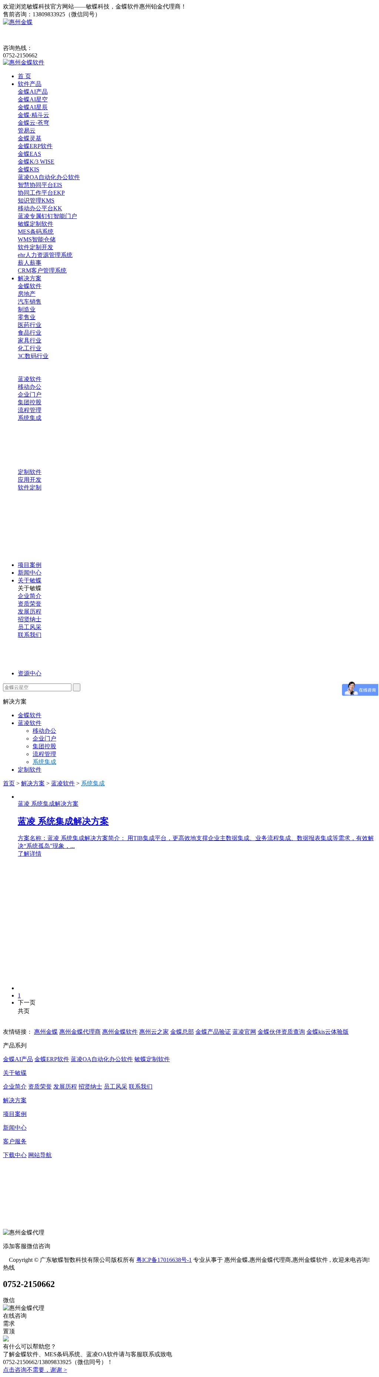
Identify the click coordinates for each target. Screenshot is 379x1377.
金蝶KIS (28, 169)
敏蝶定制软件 (35, 224)
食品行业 (29, 333)
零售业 (27, 317)
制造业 (27, 309)
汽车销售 (29, 301)
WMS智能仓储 (37, 239)
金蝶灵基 (29, 138)
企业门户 (29, 394)
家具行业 (29, 340)
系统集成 (29, 418)
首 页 (24, 76)
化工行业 (29, 348)
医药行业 (29, 325)
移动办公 (29, 387)
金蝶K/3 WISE (36, 161)
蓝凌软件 (29, 379)
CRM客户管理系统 (42, 270)
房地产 (27, 294)
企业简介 (29, 596)
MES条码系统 (36, 231)
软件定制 (29, 487)
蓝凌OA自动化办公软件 (49, 177)
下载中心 (15, 1155)
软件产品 (29, 84)
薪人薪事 (29, 263)
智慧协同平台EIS (40, 185)
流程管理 (29, 410)
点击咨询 (15, 1370)
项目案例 (29, 565)
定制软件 (29, 472)
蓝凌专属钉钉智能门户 (47, 216)
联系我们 (29, 635)
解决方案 (29, 278)
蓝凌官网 (244, 1032)
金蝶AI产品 (33, 91)
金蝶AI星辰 (33, 107)
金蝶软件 (29, 286)
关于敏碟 (15, 1073)
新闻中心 (29, 572)
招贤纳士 (29, 619)
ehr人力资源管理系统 (45, 255)
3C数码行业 (33, 356)
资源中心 (29, 673)
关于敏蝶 (29, 580)
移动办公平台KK (40, 208)
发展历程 (29, 611)
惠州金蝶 (46, 1032)
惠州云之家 (154, 1032)
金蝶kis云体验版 (327, 1032)
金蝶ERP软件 (35, 146)
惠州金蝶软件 (120, 1032)
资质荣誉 (29, 604)
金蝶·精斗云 (33, 115)
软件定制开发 (35, 247)
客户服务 (15, 1141)
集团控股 (29, 402)
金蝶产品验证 (213, 1032)
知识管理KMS (36, 200)
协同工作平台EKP (41, 193)
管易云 (27, 130)
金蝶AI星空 (33, 99)
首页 (9, 783)
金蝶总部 (182, 1032)
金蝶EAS (29, 154)
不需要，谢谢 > (47, 1370)
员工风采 (29, 627)
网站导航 (40, 1155)
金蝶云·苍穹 (33, 123)
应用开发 (29, 480)
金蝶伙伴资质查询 (281, 1032)
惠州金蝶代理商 (80, 1032)
